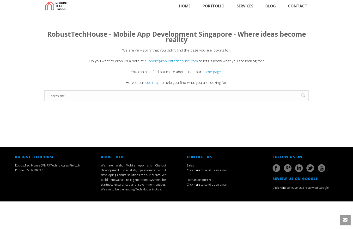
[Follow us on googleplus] (288, 168)
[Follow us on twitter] (310, 168)
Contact (297, 6)
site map (152, 82)
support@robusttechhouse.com (171, 60)
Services (245, 6)
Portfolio (213, 6)
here (197, 170)
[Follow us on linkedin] (299, 168)
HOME (184, 6)
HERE (283, 188)
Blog (270, 6)
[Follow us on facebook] (276, 168)
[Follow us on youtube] (321, 168)
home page (212, 71)
